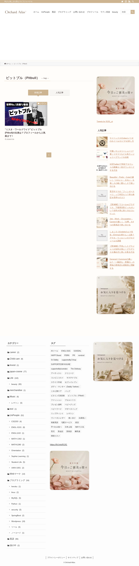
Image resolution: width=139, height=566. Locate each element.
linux (15, 492)
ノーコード (17, 533)
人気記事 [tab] (59, 92)
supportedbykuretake (59, 369)
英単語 (69, 431)
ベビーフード (56, 409)
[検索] (133, 1)
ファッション (56, 400)
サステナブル (72, 378)
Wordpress (18, 521)
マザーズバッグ (71, 409)
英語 (14, 539)
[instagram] (126, 1)
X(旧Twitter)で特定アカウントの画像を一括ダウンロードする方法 (122, 167)
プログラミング (19, 480)
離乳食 (77, 431)
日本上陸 (68, 427)
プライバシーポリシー (56, 558)
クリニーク (69, 373)
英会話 (60, 431)
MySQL (16, 498)
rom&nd (81, 355)
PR (73, 355)
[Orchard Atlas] (15, 12)
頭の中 (15, 545)
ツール (15, 527)
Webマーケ (17, 474)
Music (14, 396)
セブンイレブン (71, 382)
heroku (16, 486)
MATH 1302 (18, 439)
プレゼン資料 (56, 405)
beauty (16, 384)
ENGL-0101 (18, 427)
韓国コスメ (55, 436)
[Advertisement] (69, 41)
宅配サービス (66, 422)
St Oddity (55, 360)
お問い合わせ (86, 558)
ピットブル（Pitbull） (76, 396)
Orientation (17, 450)
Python (16, 504)
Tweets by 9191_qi (105, 121)
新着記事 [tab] (38, 92)
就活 (77, 422)
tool (13, 409)
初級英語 (54, 422)
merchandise (18, 390)
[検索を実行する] (133, 12)
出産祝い (82, 418)
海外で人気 (79, 427)
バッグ (67, 391)
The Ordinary (76, 369)
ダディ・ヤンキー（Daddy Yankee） (65, 387)
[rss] (129, 1)
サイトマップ (73, 558)
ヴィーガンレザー (58, 418)
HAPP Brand (56, 355)
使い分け (71, 418)
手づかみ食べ (56, 427)
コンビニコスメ (57, 378)
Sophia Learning (20, 456)
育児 (53, 431)
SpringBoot (17, 515)
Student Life (18, 462)
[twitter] (122, 1)
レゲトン (16, 403)
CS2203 (16, 421)
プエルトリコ (70, 400)
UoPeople (17, 415)
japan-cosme (18, 371)
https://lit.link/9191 (58, 445)
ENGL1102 (17, 433)
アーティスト (56, 373)
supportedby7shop (69, 360)
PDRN (66, 355)
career (14, 352)
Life (14, 378)
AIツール (54, 351)
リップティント (57, 413)
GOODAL (77, 351)
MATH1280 (17, 445)
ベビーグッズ (70, 405)
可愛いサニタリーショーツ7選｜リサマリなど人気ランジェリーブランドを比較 (122, 154)
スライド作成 (56, 382)
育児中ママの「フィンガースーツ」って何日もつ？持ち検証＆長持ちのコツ (122, 194)
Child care (16, 359)
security (16, 510)
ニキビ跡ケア (56, 391)
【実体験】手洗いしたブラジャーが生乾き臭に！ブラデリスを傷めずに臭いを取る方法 (122, 249)
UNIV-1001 (17, 468)
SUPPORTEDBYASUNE (60, 364)
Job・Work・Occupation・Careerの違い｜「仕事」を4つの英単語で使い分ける (122, 222)
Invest (14, 365)
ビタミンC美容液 (58, 396)
